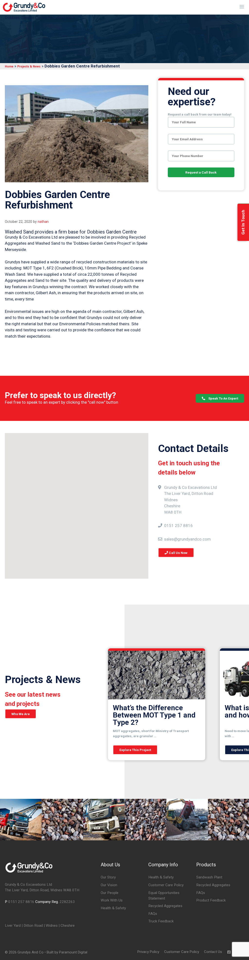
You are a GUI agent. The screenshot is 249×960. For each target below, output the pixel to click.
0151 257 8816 (178, 525)
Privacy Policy (148, 952)
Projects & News (29, 66)
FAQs (152, 913)
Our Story (108, 877)
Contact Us (213, 952)
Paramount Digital (73, 952)
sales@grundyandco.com (187, 538)
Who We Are (20, 714)
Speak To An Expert (223, 398)
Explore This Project (135, 750)
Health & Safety (113, 908)
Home (9, 66)
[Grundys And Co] (23, 7)
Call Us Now (177, 553)
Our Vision (109, 885)
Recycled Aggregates (165, 906)
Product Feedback (211, 900)
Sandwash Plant (209, 877)
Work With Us (112, 900)
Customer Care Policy (166, 885)
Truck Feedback (161, 921)
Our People (109, 893)
